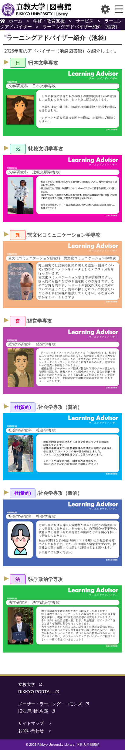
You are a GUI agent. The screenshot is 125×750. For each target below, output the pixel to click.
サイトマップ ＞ (35, 723)
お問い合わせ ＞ (35, 730)
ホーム (15, 20)
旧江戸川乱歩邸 (33, 711)
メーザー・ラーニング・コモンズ (50, 704)
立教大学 (26, 684)
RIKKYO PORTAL (35, 692)
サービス (85, 20)
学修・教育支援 (49, 20)
